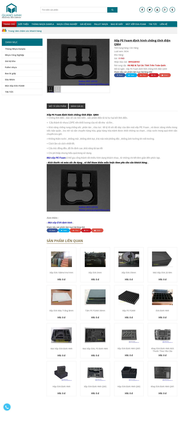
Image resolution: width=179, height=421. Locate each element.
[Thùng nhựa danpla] (11, 10)
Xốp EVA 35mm (129, 272)
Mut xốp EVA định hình (61, 348)
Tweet (132, 75)
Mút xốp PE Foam (56, 158)
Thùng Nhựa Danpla (42, 24)
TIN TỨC (153, 24)
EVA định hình (162, 310)
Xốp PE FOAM (128, 310)
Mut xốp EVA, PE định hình (95, 348)
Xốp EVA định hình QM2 (95, 386)
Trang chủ (9, 24)
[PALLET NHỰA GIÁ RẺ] (172, 9)
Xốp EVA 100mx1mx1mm (61, 272)
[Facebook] (142, 9)
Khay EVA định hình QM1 (162, 386)
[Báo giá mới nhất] (8, 408)
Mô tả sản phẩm (57, 106)
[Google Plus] (165, 9)
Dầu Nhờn (10, 79)
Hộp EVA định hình (61, 386)
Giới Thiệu (23, 24)
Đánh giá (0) (77, 106)
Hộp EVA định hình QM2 (128, 386)
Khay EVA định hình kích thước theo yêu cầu (162, 349)
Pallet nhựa (101, 24)
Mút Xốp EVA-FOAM (136, 24)
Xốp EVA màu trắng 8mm (61, 310)
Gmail (165, 75)
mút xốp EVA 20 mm (162, 272)
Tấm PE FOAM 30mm (95, 310)
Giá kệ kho (85, 24)
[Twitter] (149, 9)
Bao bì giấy (117, 24)
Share (120, 75)
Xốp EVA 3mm (95, 272)
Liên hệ (163, 24)
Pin (154, 75)
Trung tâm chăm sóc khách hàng (25, 30)
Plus (144, 75)
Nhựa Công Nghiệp (67, 24)
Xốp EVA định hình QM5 (128, 348)
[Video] (157, 9)
